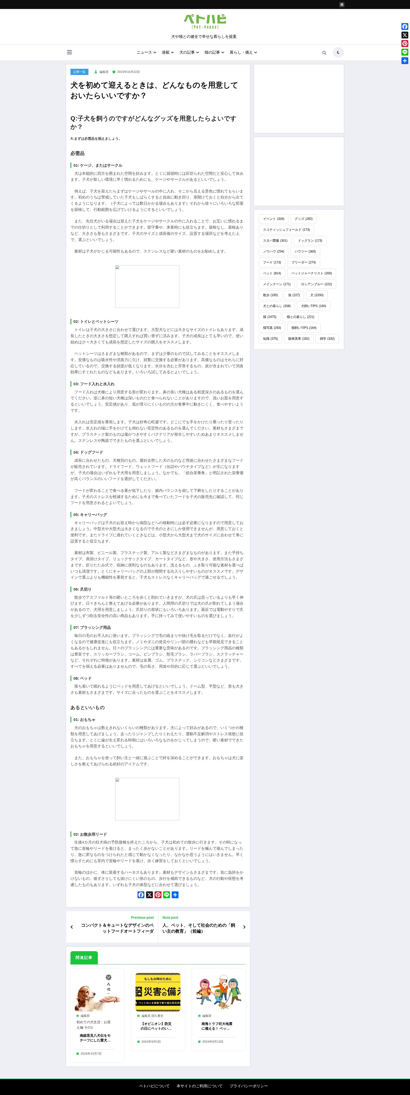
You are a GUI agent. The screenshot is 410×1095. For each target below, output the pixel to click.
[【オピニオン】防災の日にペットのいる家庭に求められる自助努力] (158, 992)
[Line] (405, 52)
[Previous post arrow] (71, 927)
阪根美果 (298, 338)
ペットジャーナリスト (311, 273)
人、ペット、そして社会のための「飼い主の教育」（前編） (199, 928)
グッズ (304, 218)
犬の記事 (187, 52)
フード (272, 262)
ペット (272, 273)
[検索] (324, 53)
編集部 (104, 71)
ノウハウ (273, 251)
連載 (166, 52)
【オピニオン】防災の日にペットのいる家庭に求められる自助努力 (156, 1026)
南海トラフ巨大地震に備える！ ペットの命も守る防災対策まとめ (217, 1026)
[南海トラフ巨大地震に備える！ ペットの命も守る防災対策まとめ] (218, 992)
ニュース (144, 52)
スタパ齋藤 (275, 240)
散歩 (270, 295)
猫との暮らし (300, 317)
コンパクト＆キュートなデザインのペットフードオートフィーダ (117, 928)
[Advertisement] (299, 99)
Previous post (142, 917)
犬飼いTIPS (313, 306)
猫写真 (272, 327)
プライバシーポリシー (249, 1086)
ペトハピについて (154, 1086)
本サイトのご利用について (200, 1086)
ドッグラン (310, 240)
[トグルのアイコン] (69, 53)
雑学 (327, 338)
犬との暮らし (277, 306)
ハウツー (305, 251)
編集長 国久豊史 (152, 1015)
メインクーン (277, 284)
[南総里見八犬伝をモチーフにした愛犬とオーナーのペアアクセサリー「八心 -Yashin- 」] (97, 992)
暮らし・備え (241, 52)
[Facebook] (405, 26)
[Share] (405, 60)
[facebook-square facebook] (341, 4)
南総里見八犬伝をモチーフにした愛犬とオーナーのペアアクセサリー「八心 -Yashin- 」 (95, 1038)
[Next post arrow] (244, 927)
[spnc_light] (338, 52)
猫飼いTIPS (303, 327)
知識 (270, 338)
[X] (149, 895)
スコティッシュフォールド (286, 229)
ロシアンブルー (316, 284)
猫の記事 (212, 52)
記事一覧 (79, 71)
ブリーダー (303, 262)
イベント (273, 218)
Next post (170, 917)
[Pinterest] (405, 43)
